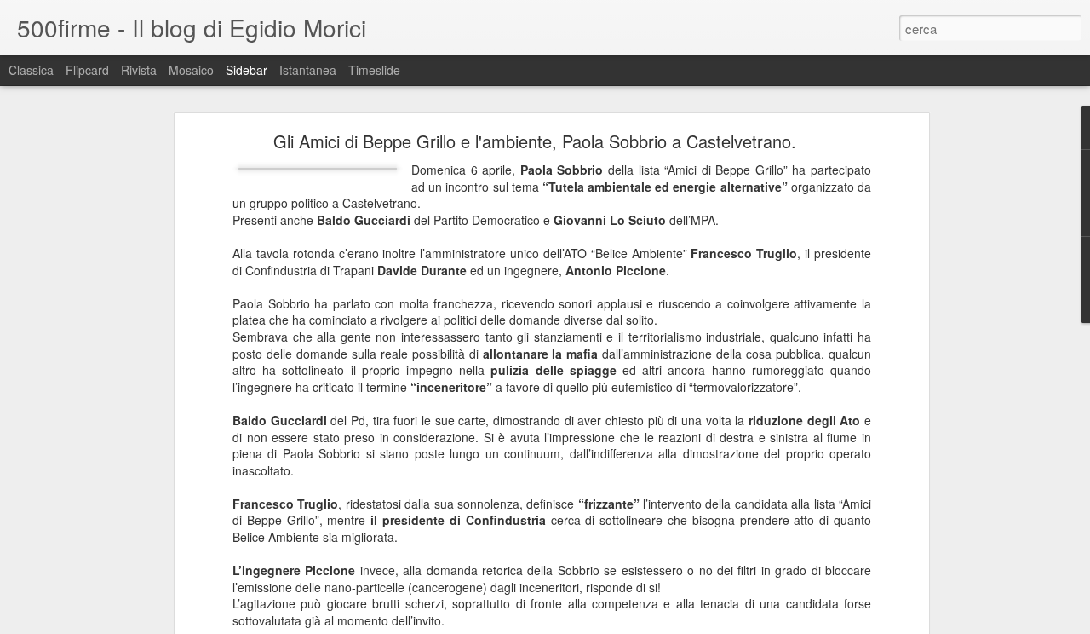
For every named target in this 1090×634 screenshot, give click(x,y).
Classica (31, 69)
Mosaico (191, 69)
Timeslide (374, 69)
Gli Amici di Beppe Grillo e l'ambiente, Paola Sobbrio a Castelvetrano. (534, 141)
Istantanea (307, 69)
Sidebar (246, 69)
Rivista (139, 69)
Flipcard (87, 69)
